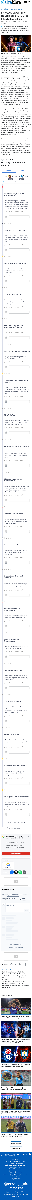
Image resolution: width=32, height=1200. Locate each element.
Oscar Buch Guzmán (9, 970)
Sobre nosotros (15, 1167)
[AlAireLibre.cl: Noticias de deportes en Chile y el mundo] (8, 1154)
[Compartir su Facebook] (11, 964)
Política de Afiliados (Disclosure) (15, 1165)
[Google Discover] (29, 1154)
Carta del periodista (15, 1169)
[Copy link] (24, 872)
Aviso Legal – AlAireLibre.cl (15, 1163)
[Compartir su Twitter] (15, 964)
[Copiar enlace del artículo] (24, 964)
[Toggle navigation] (25, 2)
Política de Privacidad (15, 1173)
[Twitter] (21, 1154)
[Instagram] (23, 1154)
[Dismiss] (28, 836)
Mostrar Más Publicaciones (16, 822)
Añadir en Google (16, 853)
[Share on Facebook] (12, 872)
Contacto (15, 1159)
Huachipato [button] (16, 1148)
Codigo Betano (15, 1179)
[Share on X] (16, 872)
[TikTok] (26, 1154)
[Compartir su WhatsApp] (19, 964)
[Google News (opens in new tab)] (8, 866)
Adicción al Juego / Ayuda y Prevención (15, 1175)
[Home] (11, 2)
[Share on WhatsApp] (20, 872)
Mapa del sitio (15, 1177)
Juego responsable (15, 1171)
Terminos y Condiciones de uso (15, 1161)
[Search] (29, 2)
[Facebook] (18, 1154)
